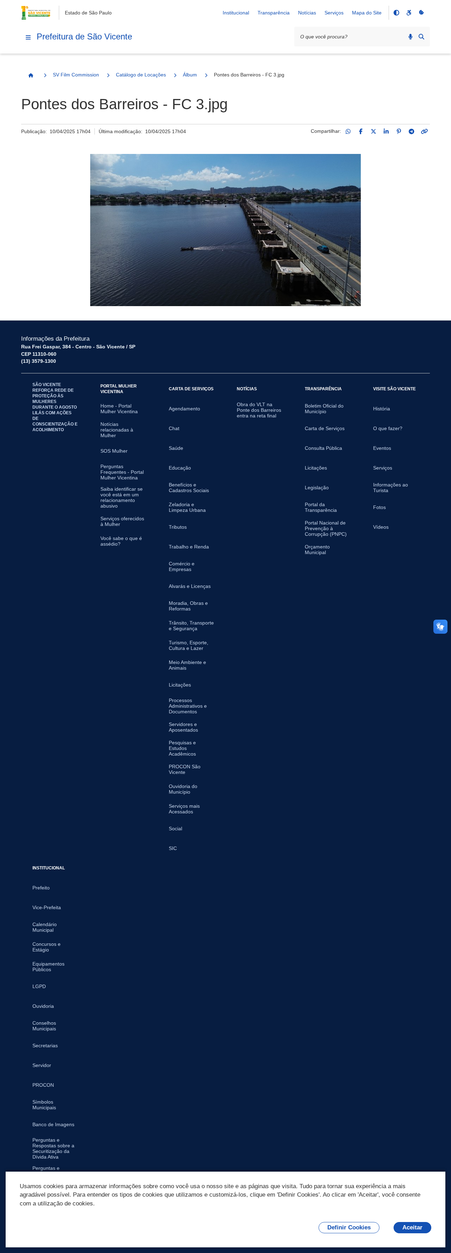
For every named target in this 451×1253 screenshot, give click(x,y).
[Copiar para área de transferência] (424, 131)
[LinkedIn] (386, 131)
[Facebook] (360, 131)
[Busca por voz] (410, 36)
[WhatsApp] (348, 131)
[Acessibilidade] (408, 12)
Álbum (190, 74)
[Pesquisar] (421, 36)
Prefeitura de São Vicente (84, 36)
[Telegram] (411, 131)
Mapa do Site (367, 12)
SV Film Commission (76, 74)
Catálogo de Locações (141, 74)
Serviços (334, 12)
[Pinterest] (398, 131)
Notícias (307, 12)
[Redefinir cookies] (421, 12)
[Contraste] (396, 12)
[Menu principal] (28, 37)
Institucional (236, 12)
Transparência (274, 12)
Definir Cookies (349, 1227)
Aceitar (412, 1227)
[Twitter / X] (373, 131)
